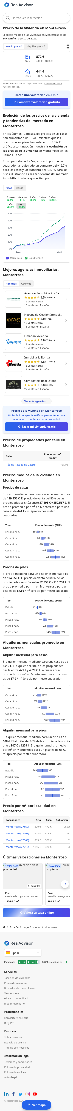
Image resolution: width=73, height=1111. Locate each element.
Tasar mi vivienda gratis (39, 427)
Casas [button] (19, 188)
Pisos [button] (9, 188)
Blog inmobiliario (14, 1003)
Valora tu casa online (39, 913)
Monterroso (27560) (17, 826)
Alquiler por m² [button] (36, 46)
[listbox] (36, 884)
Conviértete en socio (16, 1018)
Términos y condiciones (18, 1062)
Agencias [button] (11, 283)
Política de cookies (15, 1072)
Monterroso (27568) (17, 833)
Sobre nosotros (13, 1037)
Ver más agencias (36, 401)
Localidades (13, 820)
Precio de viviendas (15, 983)
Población (62, 820)
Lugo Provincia (31, 927)
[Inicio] (4, 927)
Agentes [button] (26, 283)
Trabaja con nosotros (16, 1047)
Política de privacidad (17, 1067)
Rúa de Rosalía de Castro (20, 464)
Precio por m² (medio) (52, 456)
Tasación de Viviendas (17, 978)
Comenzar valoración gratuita (38, 102)
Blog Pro (9, 1023)
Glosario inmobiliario (16, 998)
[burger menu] (65, 4)
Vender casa (11, 993)
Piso (38, 820)
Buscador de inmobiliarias (19, 988)
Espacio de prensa (15, 1042)
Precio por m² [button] (14, 46)
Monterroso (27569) (17, 840)
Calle (9, 456)
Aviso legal (10, 1077)
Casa (49, 820)
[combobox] (36, 18)
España (14, 927)
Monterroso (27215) (17, 847)
